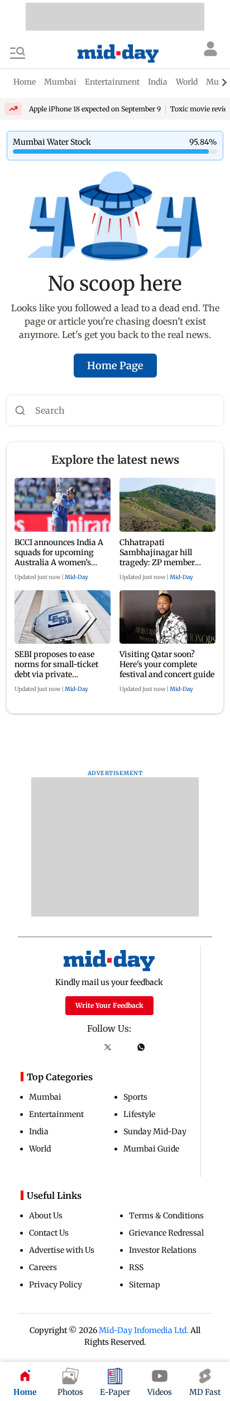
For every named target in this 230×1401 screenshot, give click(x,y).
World (40, 1149)
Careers (43, 1267)
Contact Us (49, 1233)
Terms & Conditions (166, 1216)
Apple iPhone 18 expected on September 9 (95, 109)
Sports (135, 1097)
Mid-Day (76, 577)
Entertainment (56, 1114)
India (39, 1131)
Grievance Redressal (166, 1233)
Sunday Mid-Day (154, 1131)
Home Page (115, 365)
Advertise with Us (61, 1250)
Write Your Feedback (109, 1005)
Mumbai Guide (151, 1149)
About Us (46, 1216)
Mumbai (45, 1097)
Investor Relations (163, 1250)
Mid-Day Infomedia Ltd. (144, 1330)
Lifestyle (139, 1114)
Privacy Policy (55, 1285)
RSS (136, 1267)
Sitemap (144, 1285)
